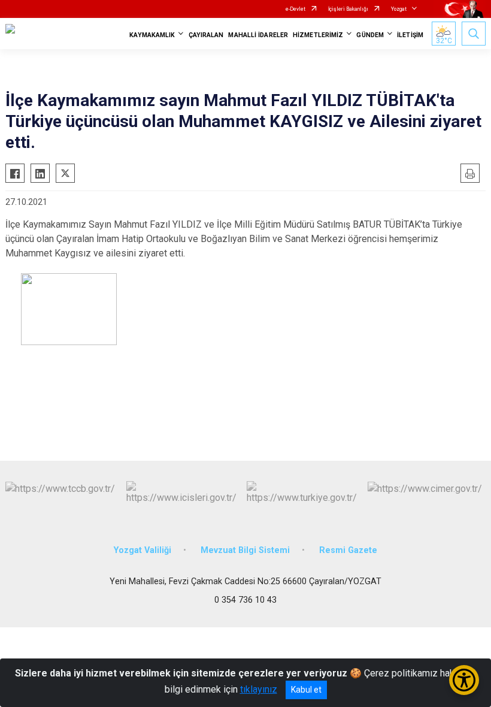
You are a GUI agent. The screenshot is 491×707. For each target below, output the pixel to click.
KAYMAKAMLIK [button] (152, 35)
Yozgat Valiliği (142, 550)
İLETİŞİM (410, 35)
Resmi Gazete (348, 550)
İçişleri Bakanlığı (348, 9)
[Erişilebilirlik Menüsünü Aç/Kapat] (464, 680)
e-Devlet (295, 9)
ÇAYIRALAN (206, 35)
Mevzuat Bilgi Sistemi (245, 550)
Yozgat (399, 9)
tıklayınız (258, 689)
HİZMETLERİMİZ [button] (318, 35)
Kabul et (306, 689)
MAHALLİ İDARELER (258, 35)
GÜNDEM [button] (370, 35)
